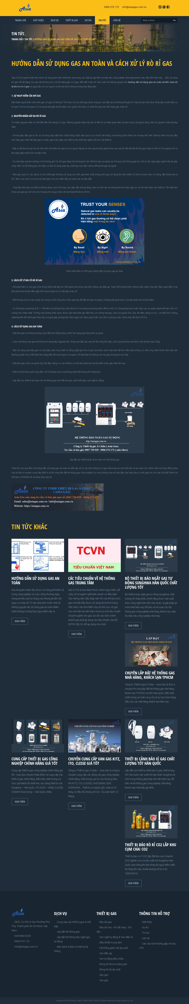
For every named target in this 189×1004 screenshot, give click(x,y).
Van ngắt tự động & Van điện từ (116, 937)
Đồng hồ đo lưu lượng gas (113, 964)
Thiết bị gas (72, 20)
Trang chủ (20, 20)
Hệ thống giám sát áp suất (113, 947)
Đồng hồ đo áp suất (110, 969)
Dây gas (103, 974)
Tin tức (102, 20)
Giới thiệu (38, 20)
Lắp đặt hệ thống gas (68, 931)
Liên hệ (117, 20)
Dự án (88, 20)
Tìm (174, 20)
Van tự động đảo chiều (111, 958)
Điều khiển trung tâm (110, 942)
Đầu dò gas (105, 922)
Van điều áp (105, 953)
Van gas (103, 980)
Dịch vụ (55, 20)
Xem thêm (20, 621)
